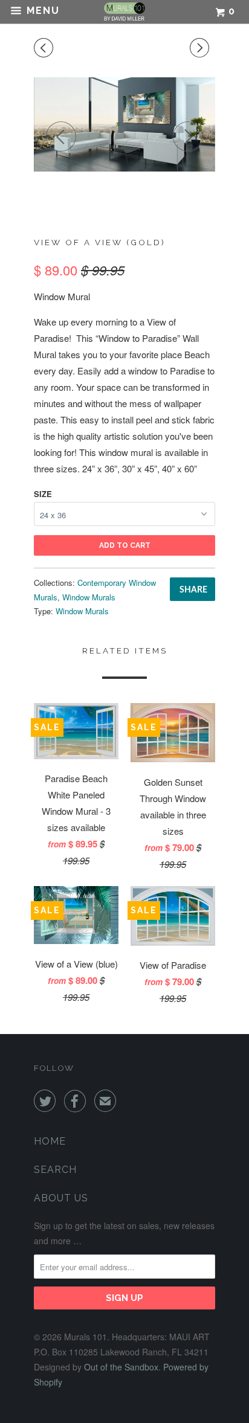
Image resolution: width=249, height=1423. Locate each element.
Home (50, 1141)
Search (55, 1169)
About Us (61, 1198)
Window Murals (88, 597)
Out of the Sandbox (121, 1367)
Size (43, 493)
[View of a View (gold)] (124, 124)
